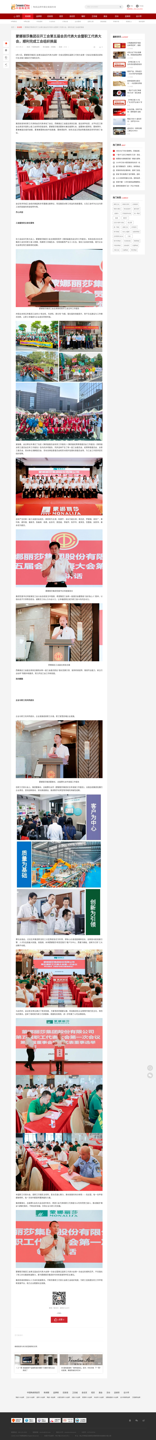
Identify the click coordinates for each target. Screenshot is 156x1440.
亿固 (129, 236)
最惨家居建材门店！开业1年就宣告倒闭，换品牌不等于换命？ (129, 186)
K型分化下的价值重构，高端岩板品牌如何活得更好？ (134, 54)
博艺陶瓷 (134, 250)
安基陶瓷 (135, 245)
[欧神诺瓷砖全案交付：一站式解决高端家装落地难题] (119, 83)
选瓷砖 (117, 1393)
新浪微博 (143, 1420)
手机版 (141, 6)
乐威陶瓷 (125, 250)
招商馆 (65, 1393)
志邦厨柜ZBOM (118, 236)
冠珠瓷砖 (126, 245)
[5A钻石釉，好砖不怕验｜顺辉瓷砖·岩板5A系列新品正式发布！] (119, 112)
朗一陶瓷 (116, 227)
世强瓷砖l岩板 (126, 213)
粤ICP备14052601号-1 (62, 1436)
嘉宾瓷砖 (136, 209)
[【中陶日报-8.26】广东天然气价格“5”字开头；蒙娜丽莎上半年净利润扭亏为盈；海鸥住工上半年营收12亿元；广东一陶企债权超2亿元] (119, 102)
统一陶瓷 (137, 213)
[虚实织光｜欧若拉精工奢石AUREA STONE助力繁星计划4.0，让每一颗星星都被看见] (119, 131)
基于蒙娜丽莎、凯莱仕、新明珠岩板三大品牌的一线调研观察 (129, 166)
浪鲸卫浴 (125, 227)
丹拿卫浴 (116, 250)
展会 (100, 1393)
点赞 (61, 1320)
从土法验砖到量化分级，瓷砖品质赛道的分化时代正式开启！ (129, 178)
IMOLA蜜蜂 (125, 232)
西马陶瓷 (116, 232)
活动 (108, 1393)
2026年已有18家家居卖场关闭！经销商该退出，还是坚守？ (129, 162)
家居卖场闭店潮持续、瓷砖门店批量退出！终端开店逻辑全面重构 (129, 170)
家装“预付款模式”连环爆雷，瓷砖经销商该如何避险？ (129, 174)
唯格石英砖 (125, 204)
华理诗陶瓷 (117, 245)
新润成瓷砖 (127, 209)
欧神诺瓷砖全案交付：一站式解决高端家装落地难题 (134, 83)
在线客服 (130, 1420)
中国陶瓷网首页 (33, 1393)
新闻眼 (19, 27)
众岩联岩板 (127, 241)
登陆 (131, 6)
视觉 (93, 1393)
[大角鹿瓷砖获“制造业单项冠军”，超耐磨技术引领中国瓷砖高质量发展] (119, 46)
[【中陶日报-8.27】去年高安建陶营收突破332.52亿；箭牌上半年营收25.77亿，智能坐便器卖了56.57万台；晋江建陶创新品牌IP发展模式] (119, 65)
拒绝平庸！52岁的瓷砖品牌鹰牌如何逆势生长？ (129, 182)
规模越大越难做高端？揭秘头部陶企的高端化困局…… (129, 159)
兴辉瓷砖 (134, 227)
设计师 (126, 1393)
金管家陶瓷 (136, 232)
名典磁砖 (135, 204)
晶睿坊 (116, 213)
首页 (12, 27)
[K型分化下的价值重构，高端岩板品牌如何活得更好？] (119, 55)
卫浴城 (75, 1393)
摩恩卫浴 (116, 204)
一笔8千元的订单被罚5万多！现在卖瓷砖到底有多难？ (134, 92)
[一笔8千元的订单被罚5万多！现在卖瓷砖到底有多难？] (119, 93)
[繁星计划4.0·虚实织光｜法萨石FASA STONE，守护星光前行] (119, 121)
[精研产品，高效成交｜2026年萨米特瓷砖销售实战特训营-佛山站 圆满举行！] (119, 74)
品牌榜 (56, 1393)
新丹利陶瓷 (117, 241)
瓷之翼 (130, 222)
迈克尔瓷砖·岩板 (119, 222)
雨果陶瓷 (136, 241)
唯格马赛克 (117, 209)
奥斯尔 (125, 218)
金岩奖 (84, 1393)
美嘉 (116, 218)
